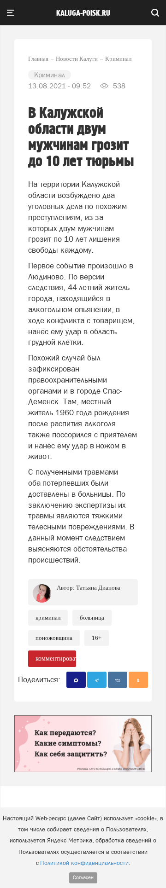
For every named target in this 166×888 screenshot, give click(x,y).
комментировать (56, 658)
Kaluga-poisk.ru (83, 13)
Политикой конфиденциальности (84, 862)
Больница (92, 617)
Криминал (48, 617)
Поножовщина (54, 637)
